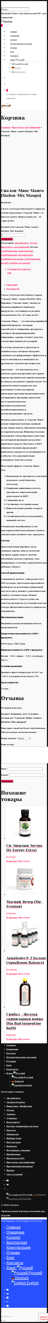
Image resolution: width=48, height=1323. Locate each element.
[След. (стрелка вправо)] (5, 1320)
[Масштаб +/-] (10, 1316)
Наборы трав (13, 1138)
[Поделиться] (5, 1316)
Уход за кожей (14, 1174)
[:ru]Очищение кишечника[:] (17, 251)
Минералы (12, 1134)
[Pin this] (10, 273)
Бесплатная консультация (21, 43)
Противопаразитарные (19, 1166)
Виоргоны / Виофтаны (19, 1106)
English (22, 72)
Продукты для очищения (26, 127)
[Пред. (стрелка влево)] (2, 1320)
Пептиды (11, 1146)
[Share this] (8, 273)
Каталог (13, 39)
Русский (24, 64)
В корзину (7, 239)
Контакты (14, 56)
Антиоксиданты (15, 1102)
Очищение (14, 35)
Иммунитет (13, 1122)
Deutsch (17, 68)
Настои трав (13, 1142)
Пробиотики (13, 1154)
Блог (12, 52)
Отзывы (13, 48)
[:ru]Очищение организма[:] (17, 255)
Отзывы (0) (12, 289)
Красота (11, 1130)
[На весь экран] (7, 1316)
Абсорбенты (21, 243)
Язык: (12, 60)
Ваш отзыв (8, 744)
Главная (13, 31)
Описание (12, 285)
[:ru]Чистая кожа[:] (19, 263)
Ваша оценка (9, 738)
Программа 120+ (15, 1158)
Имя (4, 769)
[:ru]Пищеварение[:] (12, 259)
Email (5, 775)
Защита (10, 1114)
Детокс (33, 243)
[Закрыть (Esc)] (2, 1316)
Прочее (10, 1170)
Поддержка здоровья (18, 1150)
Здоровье (11, 1118)
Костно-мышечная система (22, 1126)
